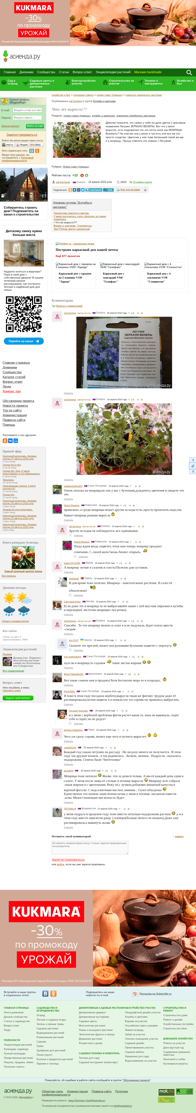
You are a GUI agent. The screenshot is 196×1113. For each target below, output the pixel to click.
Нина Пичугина (76, 1100)
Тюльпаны (8, 480)
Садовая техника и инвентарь (99, 1053)
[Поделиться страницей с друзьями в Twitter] (83, 190)
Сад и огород (12, 82)
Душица (7, 654)
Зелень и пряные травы (50, 1024)
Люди (7, 386)
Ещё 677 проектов (68, 256)
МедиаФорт (26, 1097)
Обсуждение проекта (18, 401)
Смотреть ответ (12, 690)
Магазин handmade (148, 72)
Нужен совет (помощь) (76, 166)
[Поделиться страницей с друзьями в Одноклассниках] (70, 190)
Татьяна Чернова (78, 711)
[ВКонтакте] (10, 440)
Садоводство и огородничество (48, 1009)
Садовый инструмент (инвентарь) (98, 1062)
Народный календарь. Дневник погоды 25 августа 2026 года (19, 517)
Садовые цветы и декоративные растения (42, 83)
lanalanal (74, 578)
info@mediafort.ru (123, 1106)
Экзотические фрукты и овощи (96, 1034)
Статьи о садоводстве (17, 1021)
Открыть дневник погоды (15, 621)
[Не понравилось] (138, 313)
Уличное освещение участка (141, 1038)
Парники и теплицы (48, 1063)
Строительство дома (175, 1015)
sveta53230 (70, 747)
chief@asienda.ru (95, 1100)
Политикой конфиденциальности (17, 159)
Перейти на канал (21, 341)
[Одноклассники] (5, 440)
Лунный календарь (15, 1053)
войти (60, 864)
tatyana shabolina (73, 730)
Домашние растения (90, 1038)
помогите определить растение (144, 95)
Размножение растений (50, 1037)
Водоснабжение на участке (141, 1060)
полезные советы (84, 95)
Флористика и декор (90, 1043)
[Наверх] (192, 459)
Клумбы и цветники (104, 101)
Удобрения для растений (51, 1050)
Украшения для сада (137, 1056)
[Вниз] (192, 471)
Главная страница (16, 363)
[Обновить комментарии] (192, 465)
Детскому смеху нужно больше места (24, 233)
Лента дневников (14, 1012)
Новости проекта (15, 405)
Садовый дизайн (134, 1043)
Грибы (40, 1046)
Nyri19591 (69, 691)
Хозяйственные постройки (178, 1024)
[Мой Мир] (15, 440)
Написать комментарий (69, 306)
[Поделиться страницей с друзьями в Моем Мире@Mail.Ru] (78, 190)
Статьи (64, 72)
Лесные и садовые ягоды (51, 1019)
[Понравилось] (141, 313)
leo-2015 (73, 640)
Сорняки (41, 1041)
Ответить (68, 393)
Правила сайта (14, 420)
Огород (41, 1015)
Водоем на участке (136, 1021)
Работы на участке (174, 1043)
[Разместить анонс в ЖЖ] (108, 190)
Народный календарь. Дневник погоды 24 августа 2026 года (19, 526)
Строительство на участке (121, 82)
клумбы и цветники (103, 115)
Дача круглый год (173, 1047)
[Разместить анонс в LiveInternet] (93, 190)
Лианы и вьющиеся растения (96, 1030)
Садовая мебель (134, 1052)
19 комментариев (142, 182)
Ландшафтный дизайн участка (142, 1012)
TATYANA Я (70, 809)
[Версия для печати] (145, 190)
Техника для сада (89, 1057)
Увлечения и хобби (174, 1059)
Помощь (9, 425)
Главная (10, 72)
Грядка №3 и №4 (12, 465)
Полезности (12, 1040)
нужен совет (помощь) (109, 95)
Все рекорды (9, 576)
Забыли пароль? (10, 126)
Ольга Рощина (71, 505)
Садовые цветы (88, 1021)
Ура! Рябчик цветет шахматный (72, 229)
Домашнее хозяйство (178, 1038)
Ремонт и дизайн (173, 1019)
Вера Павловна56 (73, 674)
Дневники (26, 72)
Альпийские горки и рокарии (141, 1025)
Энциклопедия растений (113, 72)
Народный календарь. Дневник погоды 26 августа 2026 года (19, 502)
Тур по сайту (12, 410)
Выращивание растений (50, 1032)
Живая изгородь (134, 1030)
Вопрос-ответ (82, 72)
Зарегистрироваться (68, 860)
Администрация (15, 415)
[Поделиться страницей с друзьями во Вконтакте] (74, 190)
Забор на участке (135, 1034)
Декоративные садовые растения (102, 1008)
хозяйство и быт (61, 95)
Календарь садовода (16, 1049)
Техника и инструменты (154, 82)
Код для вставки (130, 189)
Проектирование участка (139, 1047)
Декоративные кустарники (94, 1016)
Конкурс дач (12, 391)
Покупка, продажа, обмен (18, 1062)
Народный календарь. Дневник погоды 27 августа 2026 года (19, 457)
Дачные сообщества (15, 1016)
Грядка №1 (9, 494)
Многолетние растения (92, 1025)
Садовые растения (47, 1028)
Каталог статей (14, 377)
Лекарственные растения (18, 1057)
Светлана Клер (72, 601)
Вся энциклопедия (13, 670)
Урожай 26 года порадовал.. (18, 509)
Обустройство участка (140, 1008)
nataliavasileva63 (73, 486)
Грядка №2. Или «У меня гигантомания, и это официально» (21, 472)
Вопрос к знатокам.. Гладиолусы (73, 225)
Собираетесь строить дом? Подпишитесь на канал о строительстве (21, 211)
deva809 (68, 771)
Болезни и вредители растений (55, 1059)
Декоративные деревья (92, 1012)
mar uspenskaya (72, 656)
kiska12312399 (72, 563)
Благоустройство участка (84, 82)
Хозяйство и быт (185, 82)
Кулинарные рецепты (175, 1063)
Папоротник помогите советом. (71, 213)
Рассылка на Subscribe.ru (156, 993)
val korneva (75, 101)
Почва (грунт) (44, 1054)
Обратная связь (52, 1091)
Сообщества (46, 72)
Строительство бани (175, 1028)
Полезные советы (14, 1066)
